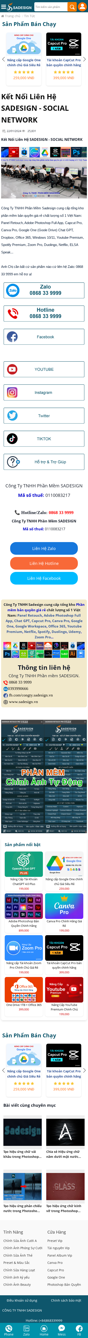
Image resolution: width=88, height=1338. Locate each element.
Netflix (30, 631)
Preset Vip (55, 1241)
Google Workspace (30, 626)
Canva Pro (60, 620)
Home (44, 1334)
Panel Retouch (29, 615)
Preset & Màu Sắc (16, 1262)
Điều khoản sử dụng (22, 1300)
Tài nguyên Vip (58, 1248)
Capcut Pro (41, 620)
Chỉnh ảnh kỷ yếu (16, 1277)
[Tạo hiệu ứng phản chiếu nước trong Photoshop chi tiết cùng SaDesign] (22, 1186)
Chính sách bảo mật (66, 1300)
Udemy (75, 631)
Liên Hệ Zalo (44, 548)
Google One (56, 1277)
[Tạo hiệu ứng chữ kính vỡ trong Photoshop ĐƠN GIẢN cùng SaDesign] (65, 1186)
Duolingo (59, 631)
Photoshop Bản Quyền (64, 1284)
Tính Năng (13, 1232)
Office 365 (56, 626)
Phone (9, 1334)
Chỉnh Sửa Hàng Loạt (19, 1270)
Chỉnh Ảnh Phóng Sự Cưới (22, 1248)
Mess (62, 1334)
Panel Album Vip (59, 1255)
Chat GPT (22, 620)
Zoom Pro (43, 637)
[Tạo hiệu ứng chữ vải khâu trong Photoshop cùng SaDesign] (22, 1132)
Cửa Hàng (56, 1232)
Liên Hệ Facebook (44, 578)
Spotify (44, 631)
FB (79, 1334)
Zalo (26, 1334)
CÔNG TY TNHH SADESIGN (22, 1310)
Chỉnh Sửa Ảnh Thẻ (17, 1255)
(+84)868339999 (50, 1320)
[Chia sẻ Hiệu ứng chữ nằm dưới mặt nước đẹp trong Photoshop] (65, 1132)
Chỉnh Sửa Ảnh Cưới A (20, 1241)
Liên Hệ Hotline (44, 563)
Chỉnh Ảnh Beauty (17, 1284)
